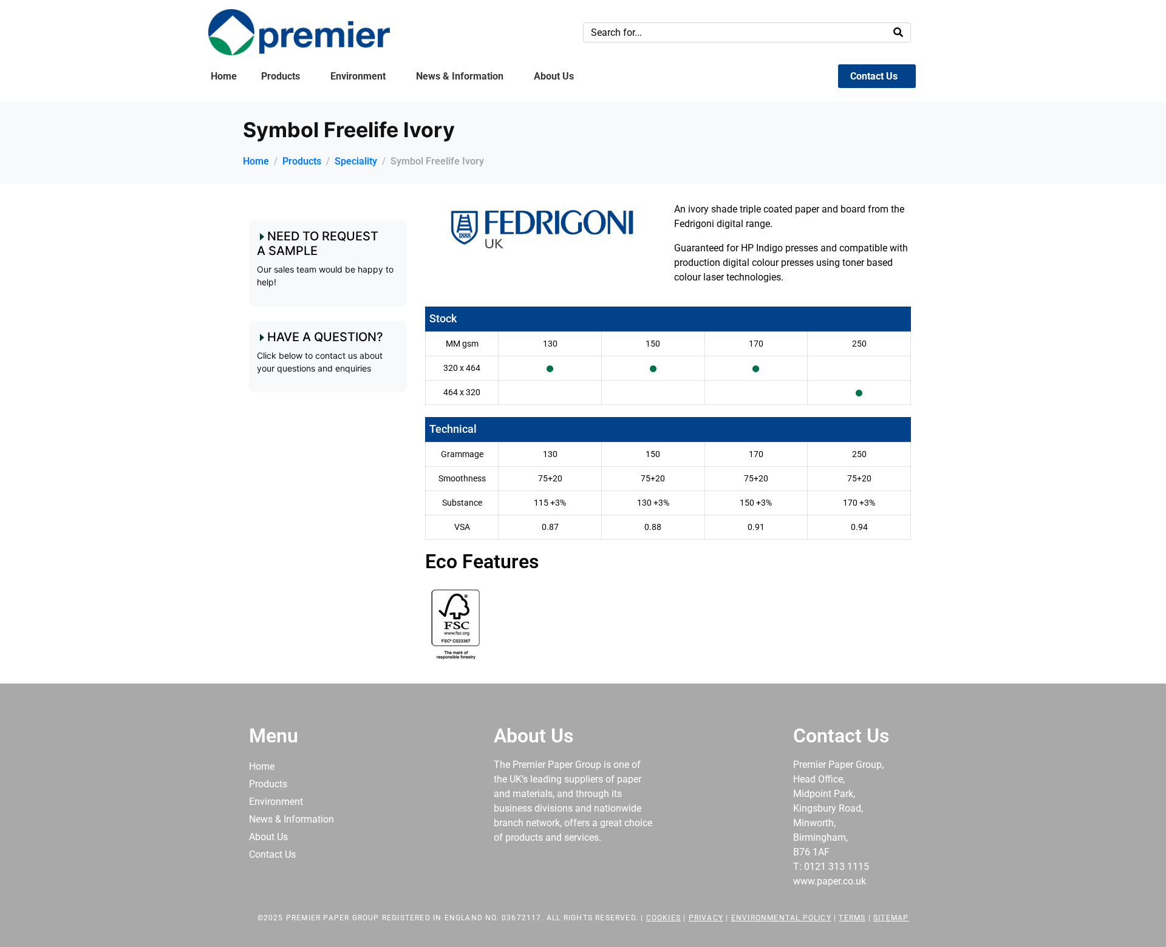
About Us (554, 76)
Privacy (706, 918)
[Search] (898, 32)
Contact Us (874, 76)
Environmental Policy (781, 918)
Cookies (663, 918)
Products (280, 76)
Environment (358, 76)
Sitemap (891, 918)
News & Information (459, 76)
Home (224, 76)
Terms (852, 918)
